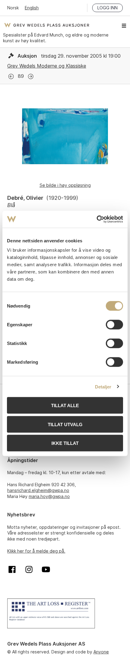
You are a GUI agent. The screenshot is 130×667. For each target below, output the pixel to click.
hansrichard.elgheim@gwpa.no (38, 490)
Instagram (29, 569)
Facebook (12, 569)
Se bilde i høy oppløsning (65, 185)
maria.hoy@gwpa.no (49, 496)
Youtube (46, 569)
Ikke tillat (65, 443)
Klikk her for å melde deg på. (36, 551)
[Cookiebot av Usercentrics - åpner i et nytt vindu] (96, 219)
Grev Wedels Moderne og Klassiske (46, 66)
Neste (30, 76)
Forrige (11, 76)
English (32, 7)
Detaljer (103, 386)
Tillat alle (65, 405)
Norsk (13, 7)
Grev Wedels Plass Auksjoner (46, 25)
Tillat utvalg (65, 424)
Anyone (101, 651)
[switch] (114, 325)
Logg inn (107, 7)
